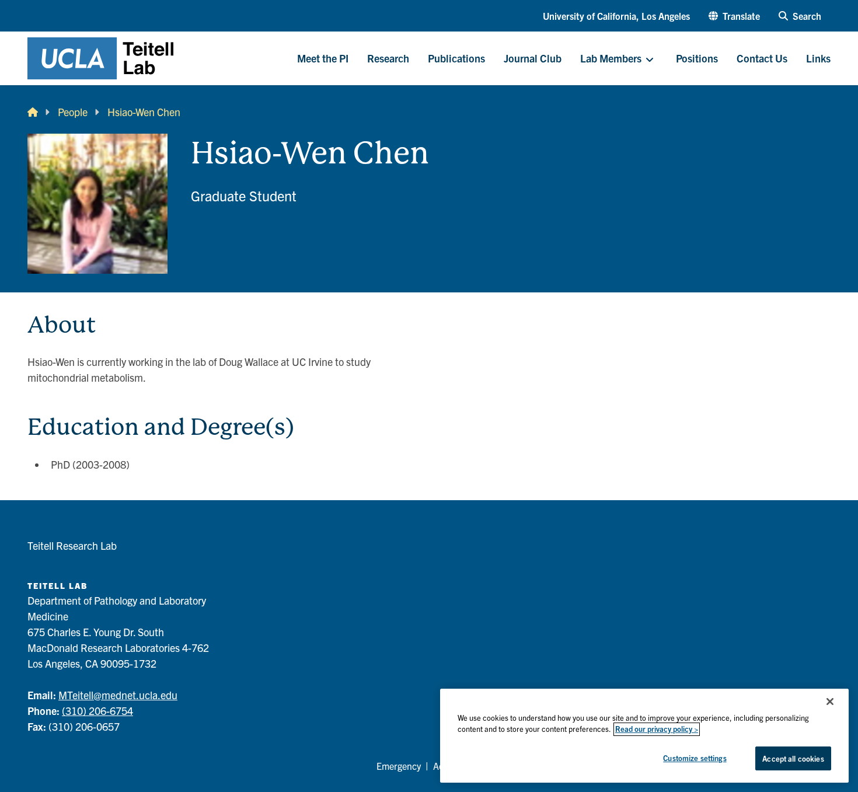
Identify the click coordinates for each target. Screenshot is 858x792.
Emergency (398, 766)
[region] (644, 736)
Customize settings (694, 758)
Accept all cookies (793, 758)
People (73, 111)
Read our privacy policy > (656, 729)
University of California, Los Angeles (616, 16)
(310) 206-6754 (97, 710)
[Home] (32, 112)
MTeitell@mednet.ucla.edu (117, 695)
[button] (734, 16)
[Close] (830, 701)
